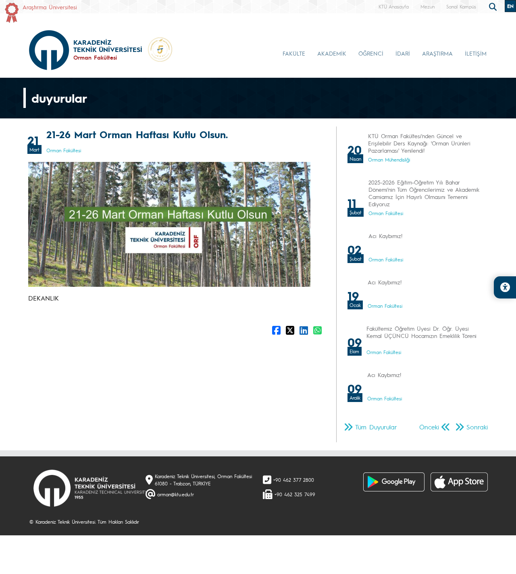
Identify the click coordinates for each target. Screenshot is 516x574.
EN (510, 6)
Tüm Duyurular (376, 427)
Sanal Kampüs (461, 6)
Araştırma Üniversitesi (50, 6)
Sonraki (477, 427)
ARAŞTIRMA (437, 53)
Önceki (429, 427)
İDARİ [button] (402, 53)
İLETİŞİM (476, 53)
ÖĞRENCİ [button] (370, 53)
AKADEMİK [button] (331, 53)
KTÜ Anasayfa (394, 6)
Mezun (427, 6)
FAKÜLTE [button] (294, 53)
